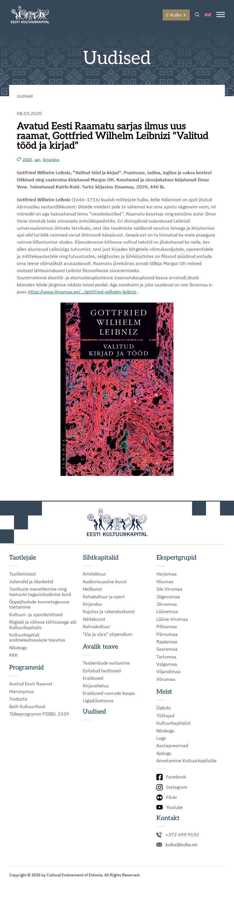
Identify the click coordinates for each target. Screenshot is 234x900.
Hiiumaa (165, 581)
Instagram (176, 787)
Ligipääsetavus (98, 700)
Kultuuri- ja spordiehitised (35, 614)
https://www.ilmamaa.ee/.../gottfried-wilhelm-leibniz (82, 292)
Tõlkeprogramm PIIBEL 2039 (39, 713)
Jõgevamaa (168, 596)
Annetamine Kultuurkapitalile (186, 760)
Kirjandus (92, 604)
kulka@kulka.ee (181, 844)
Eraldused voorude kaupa (109, 693)
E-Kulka (174, 15)
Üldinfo (163, 707)
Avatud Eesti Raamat (31, 683)
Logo (161, 738)
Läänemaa (167, 611)
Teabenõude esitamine (106, 662)
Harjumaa (166, 573)
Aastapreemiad (172, 745)
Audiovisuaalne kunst (105, 581)
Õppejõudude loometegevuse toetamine (39, 604)
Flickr (171, 797)
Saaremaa (166, 649)
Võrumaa (165, 679)
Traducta (18, 698)
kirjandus (51, 159)
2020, (28, 159)
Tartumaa (166, 656)
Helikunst (92, 588)
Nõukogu (18, 647)
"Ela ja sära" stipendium (107, 634)
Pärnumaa (167, 634)
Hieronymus (21, 691)
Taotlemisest (22, 573)
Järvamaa (166, 604)
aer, (38, 159)
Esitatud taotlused (102, 670)
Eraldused (93, 678)
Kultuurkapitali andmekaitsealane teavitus (37, 637)
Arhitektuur (94, 573)
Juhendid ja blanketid (31, 581)
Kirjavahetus (96, 685)
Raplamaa (166, 641)
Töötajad (165, 715)
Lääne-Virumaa (172, 619)
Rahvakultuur (96, 626)
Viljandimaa (168, 671)
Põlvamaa (166, 626)
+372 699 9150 (182, 834)
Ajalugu (164, 753)
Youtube (174, 807)
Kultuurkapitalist (173, 723)
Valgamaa (166, 664)
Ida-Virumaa (169, 588)
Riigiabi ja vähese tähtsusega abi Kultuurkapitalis (42, 624)
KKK (13, 654)
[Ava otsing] (197, 15)
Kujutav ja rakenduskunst (109, 611)
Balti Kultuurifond (27, 706)
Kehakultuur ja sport (104, 596)
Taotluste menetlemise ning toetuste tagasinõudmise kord (40, 591)
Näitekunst (94, 619)
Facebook (176, 777)
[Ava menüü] (220, 15)
